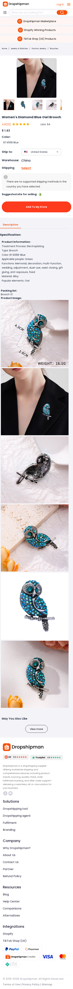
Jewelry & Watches (19, 48)
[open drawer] (68, 4)
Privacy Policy (31, 984)
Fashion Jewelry (39, 48)
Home (4, 48)
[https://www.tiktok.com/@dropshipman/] (5, 793)
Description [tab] (10, 224)
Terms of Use (11, 984)
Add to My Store (36, 207)
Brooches (54, 48)
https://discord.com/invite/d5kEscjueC (10, 793)
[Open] (57, 151)
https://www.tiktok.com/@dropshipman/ (5, 793)
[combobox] (36, 152)
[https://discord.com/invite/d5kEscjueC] (10, 793)
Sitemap (47, 984)
